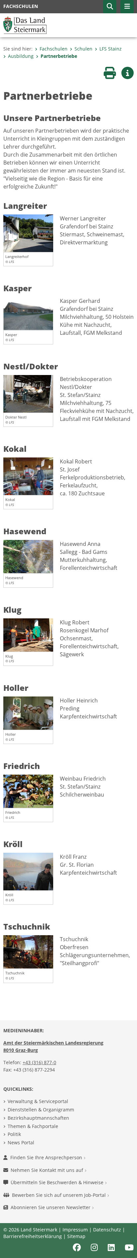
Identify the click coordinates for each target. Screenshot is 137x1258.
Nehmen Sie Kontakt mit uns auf (47, 1170)
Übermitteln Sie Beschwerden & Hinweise (58, 1182)
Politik (14, 1134)
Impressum (75, 1229)
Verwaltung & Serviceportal (38, 1101)
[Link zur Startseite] (25, 24)
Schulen (83, 49)
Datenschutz (107, 1229)
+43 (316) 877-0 (39, 1062)
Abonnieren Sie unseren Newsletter (51, 1207)
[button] (109, 6)
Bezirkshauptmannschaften (38, 1118)
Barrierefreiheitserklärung (32, 1236)
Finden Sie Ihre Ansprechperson (46, 1157)
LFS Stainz (110, 49)
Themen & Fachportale (33, 1126)
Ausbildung (21, 56)
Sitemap (76, 1236)
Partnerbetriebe (59, 56)
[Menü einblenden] (127, 6)
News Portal (21, 1142)
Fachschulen (54, 49)
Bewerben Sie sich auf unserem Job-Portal (59, 1195)
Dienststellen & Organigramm (41, 1109)
